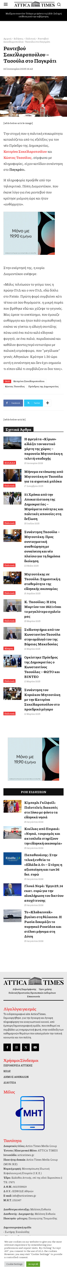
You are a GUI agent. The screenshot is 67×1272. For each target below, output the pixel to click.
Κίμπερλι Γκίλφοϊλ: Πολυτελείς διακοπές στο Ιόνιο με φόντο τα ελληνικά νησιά (41, 809)
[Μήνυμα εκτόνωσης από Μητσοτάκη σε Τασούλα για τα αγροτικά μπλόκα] (12, 475)
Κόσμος (8, 648)
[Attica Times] (33, 981)
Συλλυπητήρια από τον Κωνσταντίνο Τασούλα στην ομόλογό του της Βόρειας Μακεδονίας (42, 636)
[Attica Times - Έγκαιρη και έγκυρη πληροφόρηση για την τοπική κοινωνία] (34, 4)
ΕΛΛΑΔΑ (9, 462)
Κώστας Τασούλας (15, 386)
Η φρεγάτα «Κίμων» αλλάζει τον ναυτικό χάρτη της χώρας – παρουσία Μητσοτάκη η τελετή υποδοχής (43, 448)
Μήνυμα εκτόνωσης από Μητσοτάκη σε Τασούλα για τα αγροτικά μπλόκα (43, 476)
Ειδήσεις (18, 38)
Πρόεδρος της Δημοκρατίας (43, 386)
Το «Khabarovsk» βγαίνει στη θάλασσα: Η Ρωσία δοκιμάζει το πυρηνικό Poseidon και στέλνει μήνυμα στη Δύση (43, 924)
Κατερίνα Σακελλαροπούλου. (29, 381)
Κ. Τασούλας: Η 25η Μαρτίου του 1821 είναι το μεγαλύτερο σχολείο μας (42, 609)
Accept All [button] (33, 1264)
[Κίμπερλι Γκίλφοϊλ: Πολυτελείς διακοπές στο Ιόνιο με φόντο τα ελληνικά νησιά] (12, 806)
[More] (47, 403)
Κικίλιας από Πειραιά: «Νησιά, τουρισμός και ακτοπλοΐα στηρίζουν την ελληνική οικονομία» (43, 836)
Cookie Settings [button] (14, 1264)
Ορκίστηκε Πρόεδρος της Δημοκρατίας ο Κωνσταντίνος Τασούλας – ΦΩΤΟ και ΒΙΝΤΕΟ (42, 667)
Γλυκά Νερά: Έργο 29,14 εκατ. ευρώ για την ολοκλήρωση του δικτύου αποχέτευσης (44, 893)
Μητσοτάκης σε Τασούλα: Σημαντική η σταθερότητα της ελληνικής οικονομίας (42, 581)
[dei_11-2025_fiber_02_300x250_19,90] (33, 233)
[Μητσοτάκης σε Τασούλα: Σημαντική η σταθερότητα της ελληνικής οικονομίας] (12, 578)
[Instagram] (16, 1047)
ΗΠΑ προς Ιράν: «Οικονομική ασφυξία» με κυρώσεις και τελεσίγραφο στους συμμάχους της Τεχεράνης (34, 15)
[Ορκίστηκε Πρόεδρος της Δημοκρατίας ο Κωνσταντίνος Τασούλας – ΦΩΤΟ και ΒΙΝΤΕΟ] (12, 661)
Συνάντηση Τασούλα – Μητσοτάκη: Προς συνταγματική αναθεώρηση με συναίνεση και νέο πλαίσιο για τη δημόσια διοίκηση (42, 546)
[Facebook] (7, 1047)
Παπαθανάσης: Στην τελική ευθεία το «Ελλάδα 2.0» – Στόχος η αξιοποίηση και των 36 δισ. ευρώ (43, 864)
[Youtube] (35, 1047)
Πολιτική (30, 38)
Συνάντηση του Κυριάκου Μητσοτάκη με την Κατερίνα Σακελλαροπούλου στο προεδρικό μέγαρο (42, 699)
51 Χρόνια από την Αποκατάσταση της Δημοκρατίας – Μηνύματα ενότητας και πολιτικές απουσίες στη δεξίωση (43, 506)
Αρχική (7, 38)
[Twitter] (26, 1047)
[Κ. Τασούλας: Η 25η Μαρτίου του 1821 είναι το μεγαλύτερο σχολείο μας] (12, 605)
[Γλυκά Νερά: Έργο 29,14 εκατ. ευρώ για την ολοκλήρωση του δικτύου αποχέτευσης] (12, 889)
